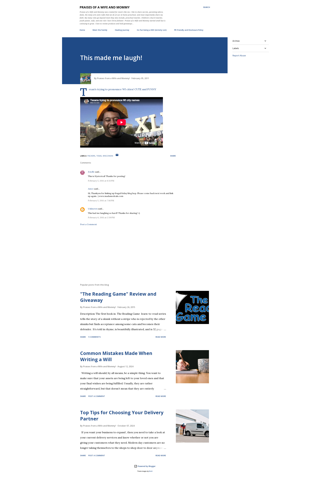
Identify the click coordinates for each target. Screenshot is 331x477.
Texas (99, 156)
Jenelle (91, 171)
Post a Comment (88, 224)
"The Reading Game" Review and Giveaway (118, 297)
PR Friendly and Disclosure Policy (188, 30)
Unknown (92, 208)
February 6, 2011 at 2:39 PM (101, 217)
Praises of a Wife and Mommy (105, 7)
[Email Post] (117, 156)
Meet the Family (100, 30)
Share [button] (173, 156)
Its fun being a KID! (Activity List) (152, 30)
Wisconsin (108, 156)
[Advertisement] (124, 251)
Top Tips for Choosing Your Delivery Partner (121, 415)
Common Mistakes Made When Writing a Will (116, 356)
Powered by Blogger (146, 466)
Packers (91, 156)
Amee (90, 188)
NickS (150, 471)
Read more (161, 337)
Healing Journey (122, 30)
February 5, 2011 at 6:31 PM (101, 180)
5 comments (94, 337)
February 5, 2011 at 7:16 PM (101, 200)
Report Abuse (239, 55)
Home (82, 30)
